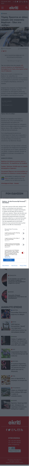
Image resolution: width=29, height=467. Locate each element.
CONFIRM (9, 260)
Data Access (14, 265)
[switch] (23, 233)
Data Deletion (5, 265)
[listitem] (14, 230)
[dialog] (14, 234)
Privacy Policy (23, 265)
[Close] (25, 201)
